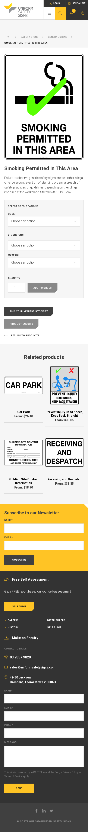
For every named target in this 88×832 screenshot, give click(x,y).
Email (8, 537)
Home (8, 37)
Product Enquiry (21, 324)
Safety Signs (30, 37)
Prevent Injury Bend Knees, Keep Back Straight (64, 413)
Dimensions (16, 235)
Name (8, 520)
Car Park (23, 412)
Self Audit (19, 606)
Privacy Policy (70, 772)
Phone (8, 725)
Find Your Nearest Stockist (29, 311)
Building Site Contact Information (24, 481)
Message (11, 742)
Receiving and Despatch (64, 479)
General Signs (57, 37)
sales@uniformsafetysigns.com (33, 667)
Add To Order (43, 288)
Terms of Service (13, 776)
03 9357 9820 (20, 657)
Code (11, 214)
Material (14, 255)
